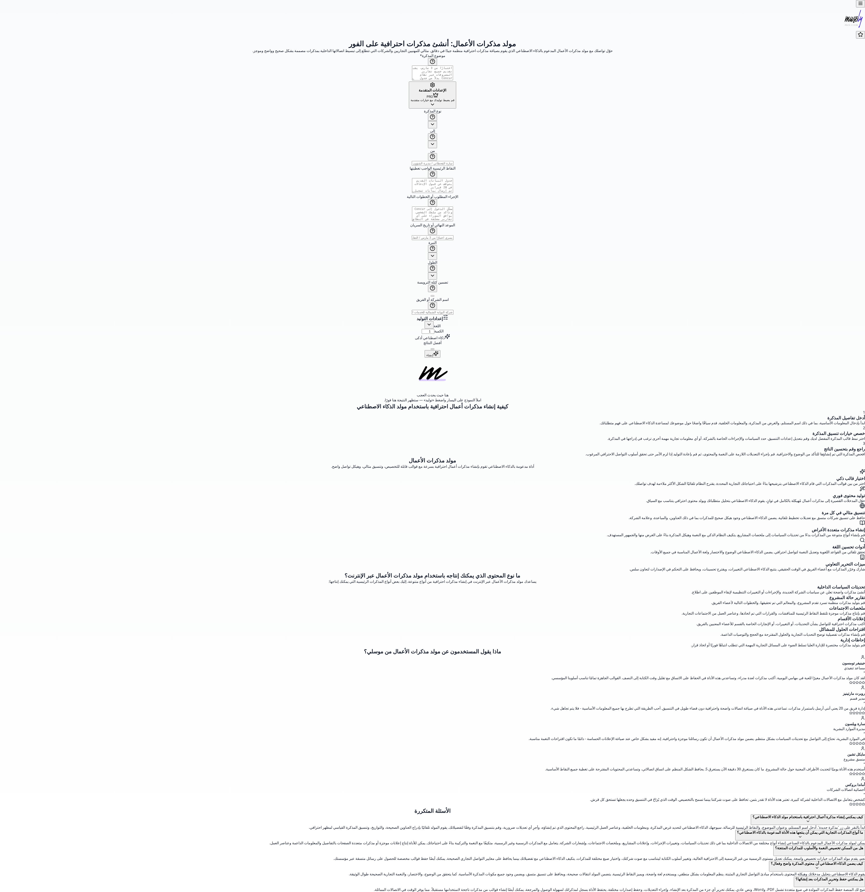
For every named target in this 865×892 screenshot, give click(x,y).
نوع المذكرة (432, 111)
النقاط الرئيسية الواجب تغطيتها (432, 168)
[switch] (432, 296)
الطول (432, 262)
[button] (432, 212)
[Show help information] (432, 62)
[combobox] (432, 124)
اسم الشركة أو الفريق (432, 299)
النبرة (432, 242)
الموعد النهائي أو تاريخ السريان (432, 224)
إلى (432, 130)
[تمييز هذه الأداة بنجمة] (860, 35)
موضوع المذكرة (432, 55)
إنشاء (429, 355)
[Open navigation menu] (860, 3)
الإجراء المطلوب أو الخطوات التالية (432, 196)
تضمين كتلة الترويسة (432, 282)
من (432, 150)
